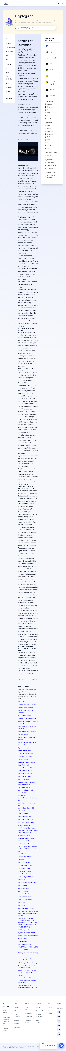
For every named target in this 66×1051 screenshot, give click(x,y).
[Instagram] (59, 1021)
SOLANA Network (23, 941)
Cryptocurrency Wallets (25, 753)
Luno (48, 113)
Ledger (49, 155)
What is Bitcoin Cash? (24, 897)
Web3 (7, 56)
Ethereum (17, 1011)
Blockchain (9, 51)
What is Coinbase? (23, 779)
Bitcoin (8, 73)
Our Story (39, 1007)
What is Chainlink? (23, 814)
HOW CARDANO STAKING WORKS (28, 947)
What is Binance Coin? (25, 817)
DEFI (7, 68)
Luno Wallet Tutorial (24, 825)
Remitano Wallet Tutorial (25, 857)
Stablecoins (28, 1016)
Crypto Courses (17, 1015)
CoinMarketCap (52, 165)
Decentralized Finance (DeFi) (27, 731)
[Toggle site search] (58, 3)
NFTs (7, 83)
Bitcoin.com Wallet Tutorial (26, 822)
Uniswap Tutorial (23, 702)
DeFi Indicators (22, 811)
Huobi (48, 137)
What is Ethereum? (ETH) (26, 768)
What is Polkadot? (23, 888)
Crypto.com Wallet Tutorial (26, 933)
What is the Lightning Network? (27, 882)
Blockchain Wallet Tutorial (26, 838)
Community (40, 1011)
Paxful (49, 118)
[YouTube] (59, 1016)
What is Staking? (23, 885)
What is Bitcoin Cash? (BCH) (26, 808)
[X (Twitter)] (59, 1012)
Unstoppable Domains (51, 176)
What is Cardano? (23, 894)
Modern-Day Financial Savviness (28, 936)
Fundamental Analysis (24, 751)
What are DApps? (23, 891)
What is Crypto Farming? (25, 900)
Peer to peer (8, 93)
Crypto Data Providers (25, 756)
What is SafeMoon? (24, 862)
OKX (48, 116)
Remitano (21, 860)
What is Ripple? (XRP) (24, 776)
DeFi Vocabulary (23, 734)
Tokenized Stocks (28, 1021)
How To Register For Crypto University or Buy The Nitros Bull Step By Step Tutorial (28, 830)
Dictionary (17, 1027)
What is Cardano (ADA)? (25, 790)
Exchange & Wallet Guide (25, 950)
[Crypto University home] (6, 3)
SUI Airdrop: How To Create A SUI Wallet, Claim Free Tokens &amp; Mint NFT (28, 913)
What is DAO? (22, 905)
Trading (8, 64)
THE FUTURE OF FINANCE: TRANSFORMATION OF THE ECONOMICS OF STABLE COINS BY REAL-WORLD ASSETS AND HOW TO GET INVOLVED (27, 922)
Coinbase (50, 110)
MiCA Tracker (27, 1008)
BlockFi (49, 128)
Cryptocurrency (9, 47)
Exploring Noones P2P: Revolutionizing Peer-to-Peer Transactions (27, 980)
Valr (48, 148)
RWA (7, 60)
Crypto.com (50, 107)
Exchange (9, 98)
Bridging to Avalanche (24, 944)
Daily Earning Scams (24, 787)
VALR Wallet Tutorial (24, 835)
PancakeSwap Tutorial (25, 865)
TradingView (51, 168)
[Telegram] (59, 1029)
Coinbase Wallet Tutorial (25, 841)
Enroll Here (28, 525)
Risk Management (23, 930)
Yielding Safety (22, 938)
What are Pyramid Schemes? (27, 705)
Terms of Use (50, 1012)
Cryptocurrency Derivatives (26, 748)
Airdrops (8, 43)
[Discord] (59, 1034)
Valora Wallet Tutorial (24, 874)
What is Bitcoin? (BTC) (25, 773)
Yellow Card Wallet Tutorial (26, 908)
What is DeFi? (22, 880)
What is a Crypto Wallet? (25, 877)
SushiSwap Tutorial (24, 868)
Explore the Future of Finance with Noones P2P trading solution (27, 973)
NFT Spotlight (9, 78)
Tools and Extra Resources (26, 745)
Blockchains (28, 1013)
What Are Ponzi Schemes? (26, 708)
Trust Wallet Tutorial (24, 854)
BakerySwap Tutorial (24, 871)
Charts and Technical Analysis (27, 742)
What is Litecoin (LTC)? (25, 771)
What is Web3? (22, 902)
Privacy (50, 1007)
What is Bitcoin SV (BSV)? (26, 819)
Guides (8, 39)
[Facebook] (59, 1025)
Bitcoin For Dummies (24, 765)
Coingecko (50, 162)
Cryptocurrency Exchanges (26, 762)
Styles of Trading (23, 759)
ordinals (8, 87)
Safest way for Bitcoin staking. (27, 963)
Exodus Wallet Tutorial (24, 844)
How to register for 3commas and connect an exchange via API (27, 849)
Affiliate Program (39, 1015)
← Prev (21, 679)
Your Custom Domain (24, 715)
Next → (34, 679)
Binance (49, 104)
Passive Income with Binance (27, 718)
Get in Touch (38, 1021)
